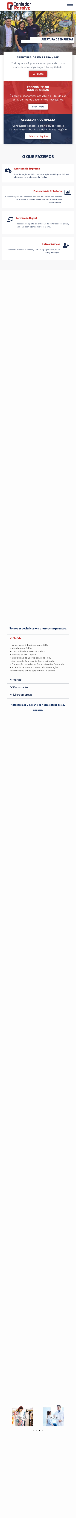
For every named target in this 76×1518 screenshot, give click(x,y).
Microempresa (22, 694)
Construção (20, 687)
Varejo (17, 679)
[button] (33, 1430)
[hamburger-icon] (69, 5)
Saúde (17, 638)
